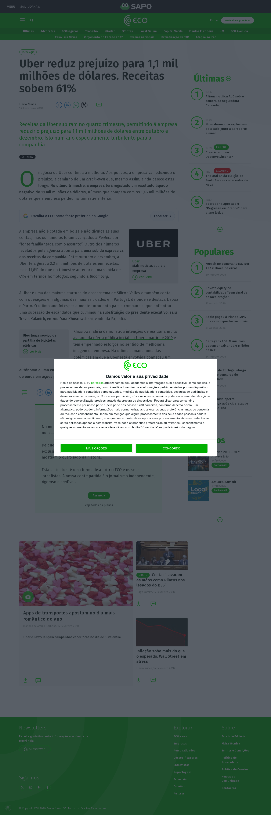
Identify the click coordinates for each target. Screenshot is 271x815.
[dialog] (135, 407)
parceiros (97, 382)
